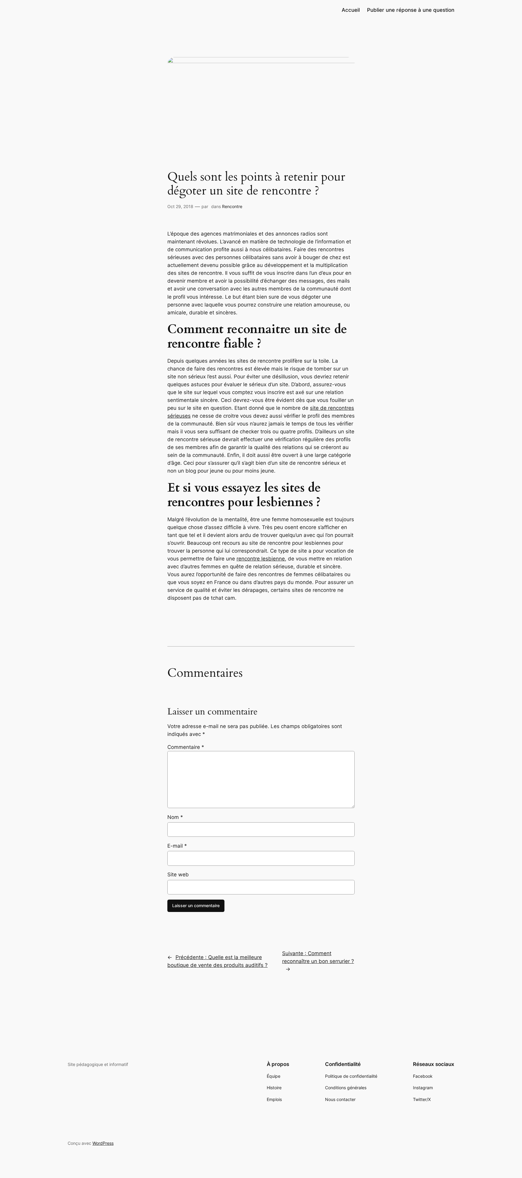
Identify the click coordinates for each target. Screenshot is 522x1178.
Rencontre (232, 206)
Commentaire (185, 747)
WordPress (103, 1143)
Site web (178, 874)
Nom (175, 817)
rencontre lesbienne (261, 559)
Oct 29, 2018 (180, 206)
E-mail (177, 846)
